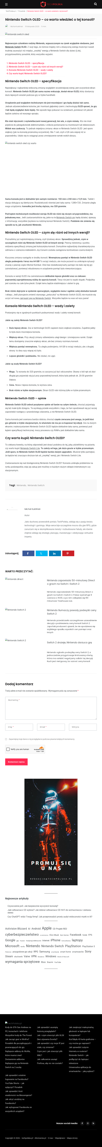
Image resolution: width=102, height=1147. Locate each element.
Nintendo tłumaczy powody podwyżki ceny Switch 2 (71, 612)
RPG (36, 951)
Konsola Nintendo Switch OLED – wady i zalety (31, 70)
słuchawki (18, 957)
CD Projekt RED (60, 929)
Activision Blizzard (16, 928)
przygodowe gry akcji (22, 951)
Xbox (43, 962)
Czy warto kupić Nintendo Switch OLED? (28, 73)
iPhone (55, 940)
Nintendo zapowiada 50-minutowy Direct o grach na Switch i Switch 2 (71, 582)
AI (29, 928)
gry (17, 941)
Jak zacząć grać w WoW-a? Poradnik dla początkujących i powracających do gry (18, 1043)
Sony (88, 951)
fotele (84, 935)
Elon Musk (54, 935)
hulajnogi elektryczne (33, 941)
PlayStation (73, 946)
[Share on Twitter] (42, 553)
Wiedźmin (41, 957)
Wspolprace (60, 1138)
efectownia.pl (40, 1138)
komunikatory (66, 941)
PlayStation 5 (88, 946)
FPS (90, 935)
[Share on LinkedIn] (55, 553)
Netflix (23, 947)
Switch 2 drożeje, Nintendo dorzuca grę (69, 642)
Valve (27, 956)
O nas (50, 1138)
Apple (47, 928)
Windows (50, 956)
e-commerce (44, 935)
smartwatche (78, 952)
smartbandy (55, 952)
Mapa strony (72, 1138)
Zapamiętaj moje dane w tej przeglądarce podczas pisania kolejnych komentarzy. (42, 739)
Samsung (44, 951)
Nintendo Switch (13, 47)
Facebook (75, 934)
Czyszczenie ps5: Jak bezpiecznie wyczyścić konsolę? (33, 906)
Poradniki (21, 11)
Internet (45, 940)
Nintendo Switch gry (65, 217)
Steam (9, 956)
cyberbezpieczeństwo (22, 934)
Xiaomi (50, 962)
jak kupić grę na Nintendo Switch (35, 298)
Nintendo (21, 485)
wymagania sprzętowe (22, 962)
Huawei (22, 941)
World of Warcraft (63, 957)
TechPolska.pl (11, 11)
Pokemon (8, 952)
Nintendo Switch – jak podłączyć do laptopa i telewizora (79, 1059)
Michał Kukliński (32, 509)
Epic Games (64, 935)
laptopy (77, 940)
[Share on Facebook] (28, 553)
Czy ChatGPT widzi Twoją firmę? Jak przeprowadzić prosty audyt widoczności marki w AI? (50, 916)
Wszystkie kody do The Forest (18, 1035)
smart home (65, 952)
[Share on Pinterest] (68, 553)
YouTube (57, 962)
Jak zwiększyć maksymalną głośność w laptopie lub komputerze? (81, 1031)
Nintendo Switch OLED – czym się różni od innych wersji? (36, 66)
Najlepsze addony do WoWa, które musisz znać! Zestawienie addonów (17, 1055)
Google (10, 940)
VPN (34, 956)
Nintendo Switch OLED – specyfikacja (26, 63)
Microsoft (12, 946)
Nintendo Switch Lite (30, 448)
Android (36, 928)
